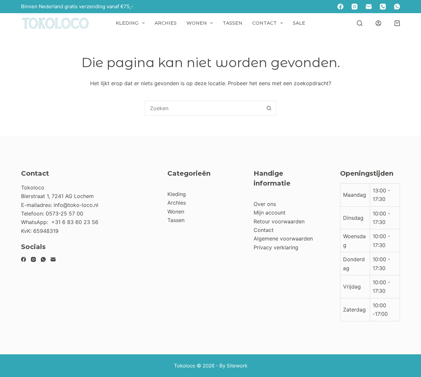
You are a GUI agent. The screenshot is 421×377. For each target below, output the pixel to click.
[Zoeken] (359, 23)
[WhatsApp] (397, 7)
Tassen (232, 23)
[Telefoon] (383, 7)
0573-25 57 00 (64, 213)
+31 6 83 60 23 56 (74, 222)
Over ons (265, 204)
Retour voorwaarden (279, 221)
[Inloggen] (378, 23)
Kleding (127, 23)
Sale (299, 23)
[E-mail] (369, 7)
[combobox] (203, 108)
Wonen (196, 23)
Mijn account (269, 212)
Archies (166, 23)
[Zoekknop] (269, 108)
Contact (264, 23)
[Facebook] (340, 7)
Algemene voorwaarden (283, 238)
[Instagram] (355, 7)
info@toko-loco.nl (76, 205)
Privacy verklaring (276, 247)
